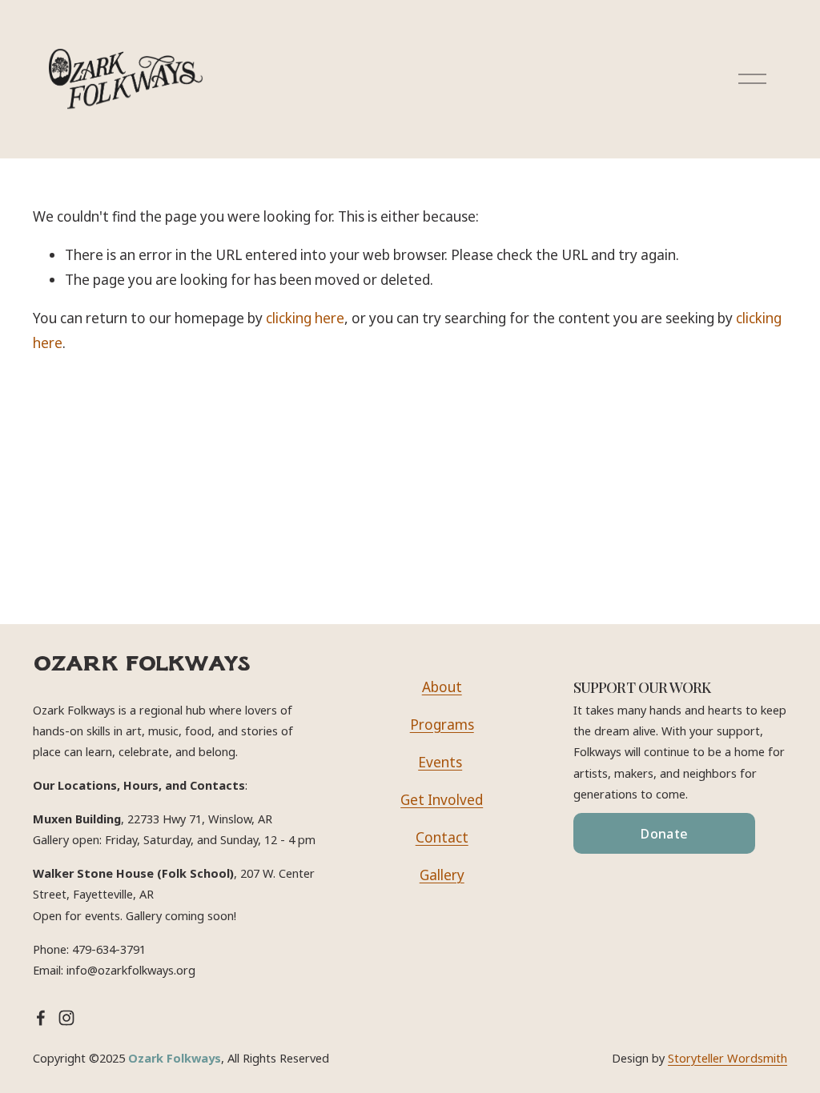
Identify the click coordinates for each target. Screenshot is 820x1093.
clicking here (305, 318)
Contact (442, 837)
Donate (664, 834)
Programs (442, 724)
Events (440, 762)
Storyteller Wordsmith (727, 1058)
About (442, 687)
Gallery (442, 875)
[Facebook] (41, 1018)
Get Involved (441, 800)
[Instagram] (66, 1018)
